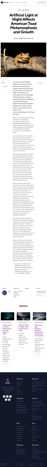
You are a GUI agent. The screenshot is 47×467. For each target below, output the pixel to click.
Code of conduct (36, 436)
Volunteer (19, 403)
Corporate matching (36, 458)
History (33, 432)
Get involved (24, 2)
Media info (19, 440)
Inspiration (19, 436)
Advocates (19, 381)
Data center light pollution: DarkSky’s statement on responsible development (39, 330)
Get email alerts (20, 401)
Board (18, 390)
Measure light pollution (22, 412)
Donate (33, 448)
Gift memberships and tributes (39, 452)
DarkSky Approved (21, 426)
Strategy (34, 428)
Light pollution (20, 432)
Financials (34, 434)
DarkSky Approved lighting (38, 383)
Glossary (34, 414)
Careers (34, 438)
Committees (19, 391)
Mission (33, 426)
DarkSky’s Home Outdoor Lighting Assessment (22, 410)
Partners (18, 394)
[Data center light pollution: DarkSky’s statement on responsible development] (39, 316)
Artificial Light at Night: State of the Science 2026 (23, 327)
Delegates (19, 383)
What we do (18, 2)
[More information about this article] (32, 38)
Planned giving (35, 454)
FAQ (33, 412)
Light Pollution (25, 10)
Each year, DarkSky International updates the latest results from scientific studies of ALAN (23, 339)
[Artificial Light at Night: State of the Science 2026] (23, 316)
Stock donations (35, 456)
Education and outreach (37, 389)
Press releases (20, 438)
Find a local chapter (21, 405)
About (33, 423)
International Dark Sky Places (38, 381)
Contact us (34, 440)
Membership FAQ (21, 452)
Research (34, 410)
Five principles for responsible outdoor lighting (39, 406)
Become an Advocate (21, 407)
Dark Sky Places (20, 428)
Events (33, 391)
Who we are (11, 2)
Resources (34, 398)
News (19, 10)
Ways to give (35, 445)
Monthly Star (19, 434)
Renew (18, 448)
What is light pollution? (37, 401)
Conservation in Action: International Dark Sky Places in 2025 (7, 329)
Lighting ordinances (36, 408)
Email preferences (21, 454)
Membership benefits (21, 450)
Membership (20, 445)
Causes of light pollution (37, 403)
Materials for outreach (37, 416)
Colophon (16, 463)
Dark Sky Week (20, 430)
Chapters (19, 385)
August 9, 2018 (25, 38)
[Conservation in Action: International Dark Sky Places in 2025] (7, 316)
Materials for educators (37, 418)
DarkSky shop (35, 450)
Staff (16, 38)
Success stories (35, 430)
